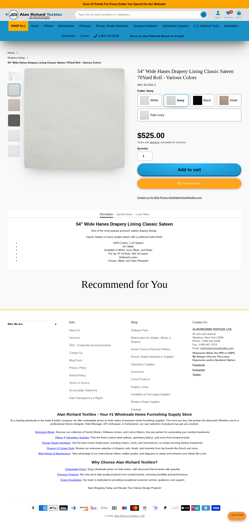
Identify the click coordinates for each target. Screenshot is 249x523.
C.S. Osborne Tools (206, 25)
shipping (154, 142)
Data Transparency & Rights (86, 397)
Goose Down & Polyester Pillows (150, 349)
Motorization (66, 25)
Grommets (68, 35)
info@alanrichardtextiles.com (217, 348)
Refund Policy (77, 375)
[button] (189, 183)
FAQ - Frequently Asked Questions (90, 345)
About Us (74, 330)
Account (218, 15)
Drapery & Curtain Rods (60, 448)
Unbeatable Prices (75, 469)
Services (74, 337)
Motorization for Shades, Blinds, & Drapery (151, 339)
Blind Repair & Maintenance (54, 453)
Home (35, 25)
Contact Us (76, 352)
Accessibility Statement (83, 390)
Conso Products (140, 379)
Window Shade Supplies (145, 401)
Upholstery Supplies (175, 25)
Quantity (142, 148)
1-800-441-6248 (108, 35)
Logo (35, 14)
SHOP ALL (18, 25)
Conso (84, 35)
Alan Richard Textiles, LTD (129, 515)
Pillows (48, 25)
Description (106, 214)
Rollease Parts (139, 330)
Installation (231, 25)
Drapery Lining (16, 57)
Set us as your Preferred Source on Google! (157, 36)
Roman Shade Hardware (112, 25)
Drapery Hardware (145, 25)
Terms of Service (79, 382)
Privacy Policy (77, 367)
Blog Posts (75, 360)
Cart (238, 15)
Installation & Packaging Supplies (150, 394)
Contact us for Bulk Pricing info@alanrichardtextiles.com (169, 197)
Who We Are (15, 324)
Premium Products (68, 474)
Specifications (124, 214)
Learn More (142, 214)
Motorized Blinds (44, 432)
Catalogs (136, 409)
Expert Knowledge (71, 479)
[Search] (204, 15)
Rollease (85, 25)
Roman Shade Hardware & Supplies (152, 356)
